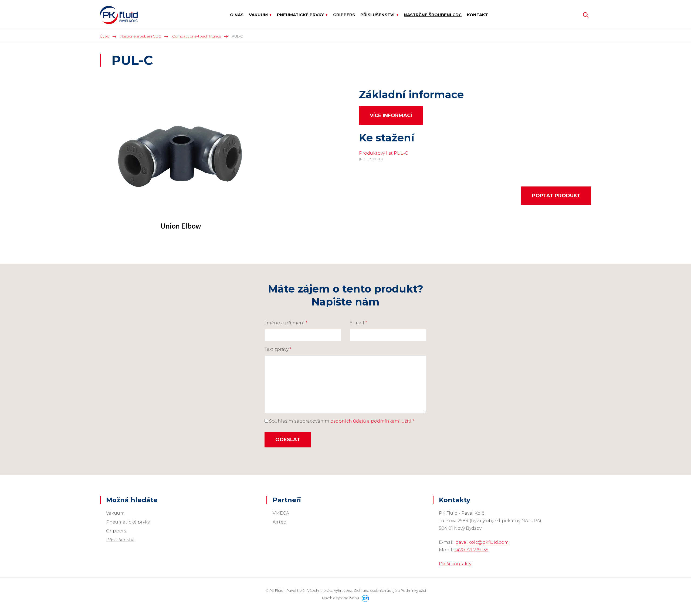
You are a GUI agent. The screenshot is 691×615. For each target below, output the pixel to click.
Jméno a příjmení (286, 322)
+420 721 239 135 (471, 549)
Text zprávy (278, 349)
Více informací (391, 115)
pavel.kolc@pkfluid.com (482, 542)
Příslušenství (120, 539)
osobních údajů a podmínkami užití (370, 421)
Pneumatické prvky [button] (301, 14)
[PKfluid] (119, 15)
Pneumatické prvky (128, 522)
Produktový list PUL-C (383, 153)
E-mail (358, 322)
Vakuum (115, 513)
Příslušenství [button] (378, 14)
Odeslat (287, 440)
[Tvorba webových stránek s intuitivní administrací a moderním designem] (364, 598)
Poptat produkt (556, 196)
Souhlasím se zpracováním (341, 421)
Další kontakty (455, 563)
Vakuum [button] (259, 14)
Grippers (116, 531)
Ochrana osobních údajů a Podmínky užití (390, 590)
